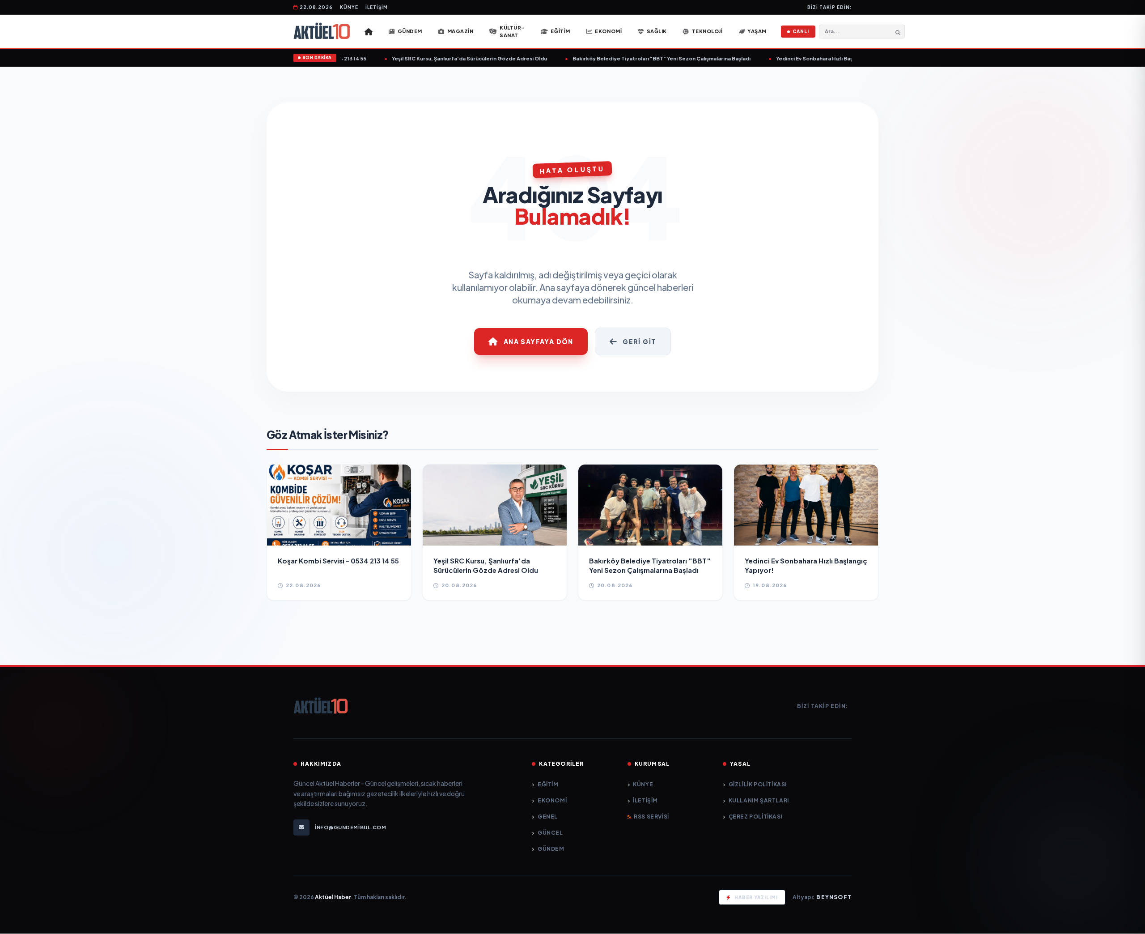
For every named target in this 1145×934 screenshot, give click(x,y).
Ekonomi (552, 800)
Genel (548, 816)
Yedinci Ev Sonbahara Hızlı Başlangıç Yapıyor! (817, 58)
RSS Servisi (651, 816)
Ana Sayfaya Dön (538, 341)
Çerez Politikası (755, 816)
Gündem (551, 848)
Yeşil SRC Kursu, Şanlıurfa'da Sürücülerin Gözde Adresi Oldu (453, 58)
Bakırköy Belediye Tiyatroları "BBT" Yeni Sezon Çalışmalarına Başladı (645, 58)
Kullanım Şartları (759, 800)
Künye (349, 7)
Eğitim (548, 784)
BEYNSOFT (834, 897)
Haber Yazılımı (756, 897)
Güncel (550, 832)
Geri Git (639, 341)
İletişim (376, 7)
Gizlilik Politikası (758, 784)
